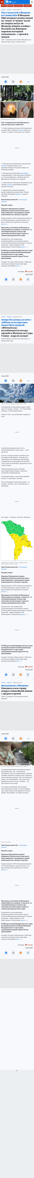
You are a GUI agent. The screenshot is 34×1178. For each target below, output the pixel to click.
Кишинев (10, 5)
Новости (3, 5)
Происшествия (19, 5)
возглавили (24, 173)
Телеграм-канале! (26, 200)
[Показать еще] (28, 82)
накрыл (9, 185)
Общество (10, 9)
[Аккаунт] (32, 2)
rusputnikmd (10, 1138)
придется (18, 194)
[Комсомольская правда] (10, 2)
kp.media (30, 269)
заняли (3, 166)
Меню (2, 2)
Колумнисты (28, 5)
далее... (12, 245)
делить (20, 130)
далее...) (5, 222)
